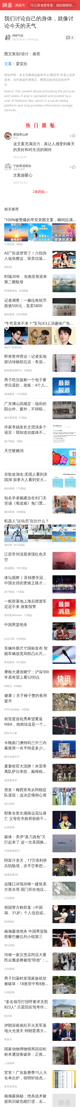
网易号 (20, 5)
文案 (8, 63)
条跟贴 (39, 191)
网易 (7, 5)
